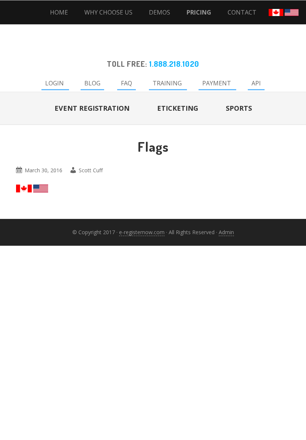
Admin (226, 232)
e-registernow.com (142, 232)
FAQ (126, 83)
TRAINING (167, 83)
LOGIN (54, 83)
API (256, 83)
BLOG (92, 83)
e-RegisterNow (153, 47)
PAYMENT (216, 83)
